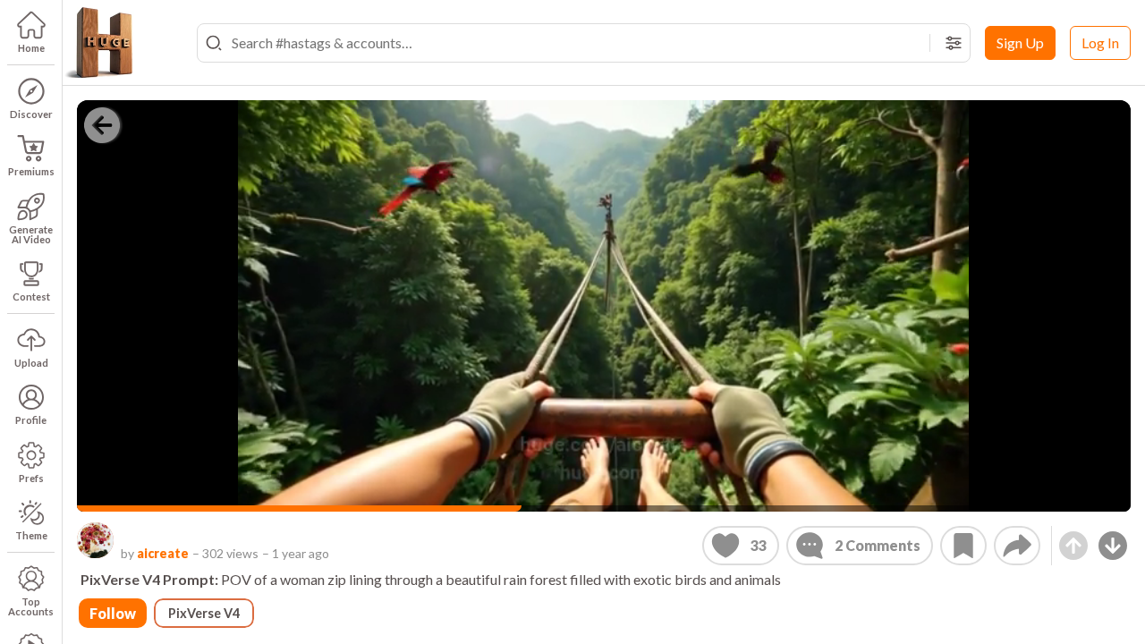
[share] (1017, 545)
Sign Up (1020, 42)
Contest (31, 296)
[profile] (95, 540)
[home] (98, 43)
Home (31, 48)
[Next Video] (1113, 545)
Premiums (31, 171)
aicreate (163, 553)
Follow (112, 613)
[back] (102, 125)
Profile (31, 420)
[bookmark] (963, 545)
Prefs (31, 478)
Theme (31, 535)
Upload (31, 363)
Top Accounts (31, 606)
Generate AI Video (31, 234)
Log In (1100, 42)
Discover (31, 114)
